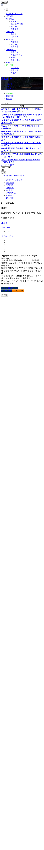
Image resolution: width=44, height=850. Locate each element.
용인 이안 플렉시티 (14, 14)
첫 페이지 (7, 175)
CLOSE (4, 295)
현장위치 (15, 29)
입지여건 (15, 37)
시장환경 (15, 44)
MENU (4, 2)
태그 (12, 165)
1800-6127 (5, 227)
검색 (3, 173)
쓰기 (5, 165)
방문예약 (10, 16)
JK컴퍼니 (5, 223)
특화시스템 (16, 60)
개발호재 (15, 42)
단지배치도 (11, 50)
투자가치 (15, 47)
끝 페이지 (18, 175)
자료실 (14, 73)
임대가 (14, 26)
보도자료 (15, 68)
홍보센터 (10, 65)
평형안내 (15, 52)
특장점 (14, 34)
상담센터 (15, 70)
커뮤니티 (15, 57)
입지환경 (10, 32)
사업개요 (10, 19)
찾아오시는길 (7, 236)
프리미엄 (10, 39)
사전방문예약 (18, 290)
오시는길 (10, 62)
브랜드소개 (16, 21)
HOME (9, 84)
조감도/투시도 (17, 24)
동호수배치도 (16, 55)
